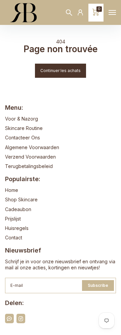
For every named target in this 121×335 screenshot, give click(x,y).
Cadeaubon (18, 209)
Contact (13, 237)
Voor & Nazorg (21, 119)
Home (11, 190)
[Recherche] (69, 12)
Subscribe (98, 285)
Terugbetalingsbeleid (29, 166)
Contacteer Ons (22, 137)
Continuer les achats (60, 70)
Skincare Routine (24, 128)
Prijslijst (13, 219)
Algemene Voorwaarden (32, 147)
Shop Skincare (21, 199)
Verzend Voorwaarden (30, 157)
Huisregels (17, 228)
